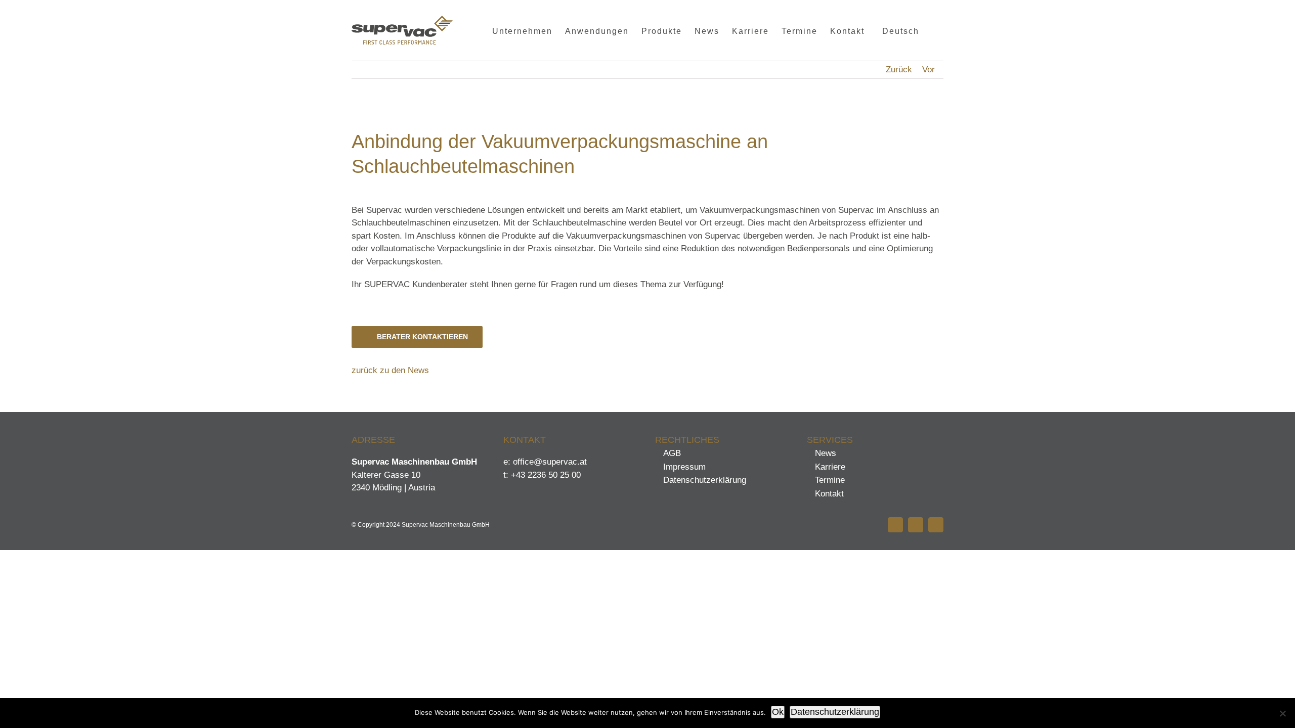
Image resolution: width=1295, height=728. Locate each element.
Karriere (830, 467)
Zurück (899, 69)
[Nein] (1282, 713)
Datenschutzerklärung (704, 480)
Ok (778, 712)
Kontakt (829, 493)
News (825, 453)
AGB (672, 453)
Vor (928, 69)
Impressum (684, 467)
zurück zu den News (390, 370)
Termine (830, 480)
